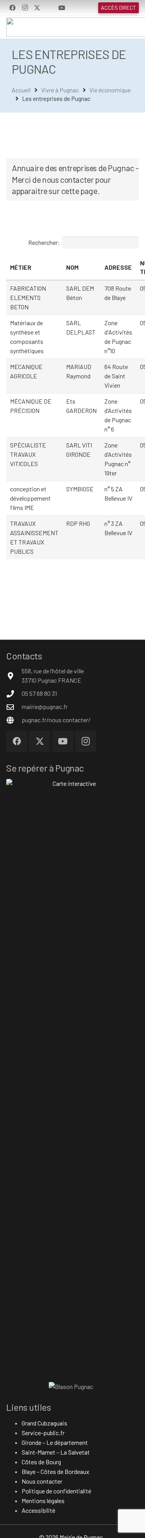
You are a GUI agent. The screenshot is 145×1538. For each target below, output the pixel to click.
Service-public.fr (43, 1432)
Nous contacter (42, 1481)
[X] (37, 8)
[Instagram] (25, 8)
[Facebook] (12, 8)
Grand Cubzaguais (44, 1423)
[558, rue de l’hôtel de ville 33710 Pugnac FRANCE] (14, 676)
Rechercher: (44, 242)
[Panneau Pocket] (49, 8)
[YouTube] (62, 8)
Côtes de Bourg (41, 1461)
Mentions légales (43, 1500)
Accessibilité (38, 1510)
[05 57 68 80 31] (14, 693)
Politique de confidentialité (56, 1491)
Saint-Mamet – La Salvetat (56, 1452)
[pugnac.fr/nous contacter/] (14, 720)
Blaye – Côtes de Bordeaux (55, 1471)
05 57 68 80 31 (39, 693)
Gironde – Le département (55, 1442)
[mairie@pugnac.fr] (14, 707)
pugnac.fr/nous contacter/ (56, 719)
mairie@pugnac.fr (45, 706)
